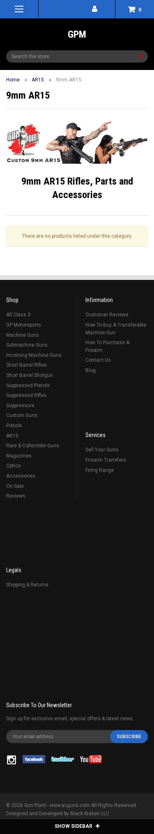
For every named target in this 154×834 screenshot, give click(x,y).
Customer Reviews (107, 315)
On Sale (15, 486)
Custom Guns (21, 415)
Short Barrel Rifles (26, 365)
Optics (13, 466)
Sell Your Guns (101, 450)
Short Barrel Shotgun (29, 375)
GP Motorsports (23, 325)
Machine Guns (22, 335)
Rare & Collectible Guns (32, 446)
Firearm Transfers (105, 460)
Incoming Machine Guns (34, 355)
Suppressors (20, 405)
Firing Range (99, 470)
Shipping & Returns (27, 585)
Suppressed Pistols (28, 385)
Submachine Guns (27, 345)
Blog (90, 370)
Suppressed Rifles (26, 395)
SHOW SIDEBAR (74, 826)
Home (13, 80)
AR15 (38, 80)
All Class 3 (18, 315)
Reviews (15, 496)
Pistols (14, 425)
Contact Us (98, 360)
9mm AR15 (68, 80)
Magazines (19, 456)
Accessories (20, 476)
